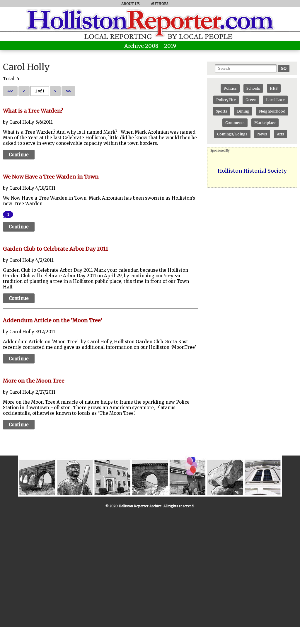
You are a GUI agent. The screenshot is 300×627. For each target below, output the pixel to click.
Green (251, 100)
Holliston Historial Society (252, 170)
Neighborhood (272, 111)
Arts (280, 134)
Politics (230, 88)
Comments (235, 122)
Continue (19, 154)
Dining (243, 111)
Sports (221, 111)
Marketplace (265, 122)
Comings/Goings (232, 134)
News (262, 134)
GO (284, 68)
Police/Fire (226, 100)
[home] (150, 30)
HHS (274, 88)
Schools (253, 88)
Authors (159, 3)
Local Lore (275, 100)
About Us (130, 3)
